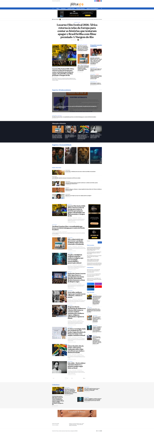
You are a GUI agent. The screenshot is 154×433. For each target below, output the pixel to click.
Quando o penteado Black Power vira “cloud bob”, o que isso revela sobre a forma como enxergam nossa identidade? (96, 60)
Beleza (96, 56)
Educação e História (80, 8)
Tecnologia (101, 160)
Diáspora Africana (85, 44)
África (83, 133)
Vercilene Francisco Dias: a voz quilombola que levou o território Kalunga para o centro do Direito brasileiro (83, 48)
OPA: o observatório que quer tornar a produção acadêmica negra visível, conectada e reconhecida (83, 68)
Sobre (58, 8)
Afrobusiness (63, 160)
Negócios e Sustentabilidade (92, 8)
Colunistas (63, 8)
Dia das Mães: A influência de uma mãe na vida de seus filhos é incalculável (80, 171)
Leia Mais (69, 222)
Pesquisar (99, 242)
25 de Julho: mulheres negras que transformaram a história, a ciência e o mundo (70, 136)
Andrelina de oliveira (90, 278)
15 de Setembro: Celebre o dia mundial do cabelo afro (95, 83)
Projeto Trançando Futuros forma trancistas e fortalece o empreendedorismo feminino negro (96, 77)
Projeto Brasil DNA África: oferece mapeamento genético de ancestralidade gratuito (93, 270)
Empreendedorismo (76, 158)
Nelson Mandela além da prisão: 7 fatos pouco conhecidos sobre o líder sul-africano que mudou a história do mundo (83, 136)
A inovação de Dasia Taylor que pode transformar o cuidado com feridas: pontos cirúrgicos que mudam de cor (81, 183)
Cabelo (96, 67)
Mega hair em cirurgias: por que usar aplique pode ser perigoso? (96, 69)
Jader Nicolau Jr (76, 22)
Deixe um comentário (73, 222)
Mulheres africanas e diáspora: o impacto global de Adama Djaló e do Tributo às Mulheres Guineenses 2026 (83, 189)
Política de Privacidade (55, 423)
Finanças (88, 161)
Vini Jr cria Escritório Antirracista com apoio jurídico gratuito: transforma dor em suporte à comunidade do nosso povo (74, 107)
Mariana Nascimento (80, 44)
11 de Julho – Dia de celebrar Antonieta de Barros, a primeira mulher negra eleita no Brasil (96, 136)
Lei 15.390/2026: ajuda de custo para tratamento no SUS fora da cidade (66, 178)
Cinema (79, 22)
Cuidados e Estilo (70, 8)
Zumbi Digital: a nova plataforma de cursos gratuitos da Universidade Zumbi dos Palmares (94, 279)
